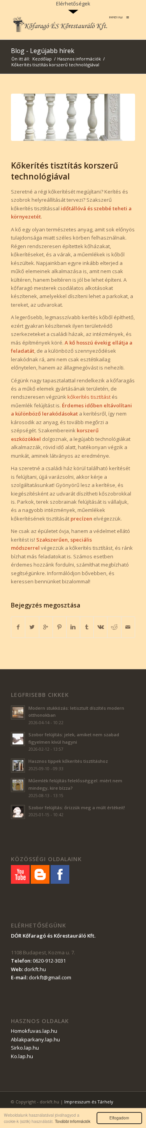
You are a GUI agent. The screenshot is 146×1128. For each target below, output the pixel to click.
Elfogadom (119, 1118)
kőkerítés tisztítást (89, 396)
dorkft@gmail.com (50, 977)
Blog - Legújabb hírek (42, 50)
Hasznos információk (79, 59)
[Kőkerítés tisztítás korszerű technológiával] (73, 117)
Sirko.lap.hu (25, 1047)
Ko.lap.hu (22, 1056)
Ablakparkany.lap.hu (35, 1039)
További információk (72, 1121)
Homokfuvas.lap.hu (34, 1030)
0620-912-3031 (49, 960)
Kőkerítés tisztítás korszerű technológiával (64, 170)
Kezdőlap (42, 59)
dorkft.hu (35, 969)
